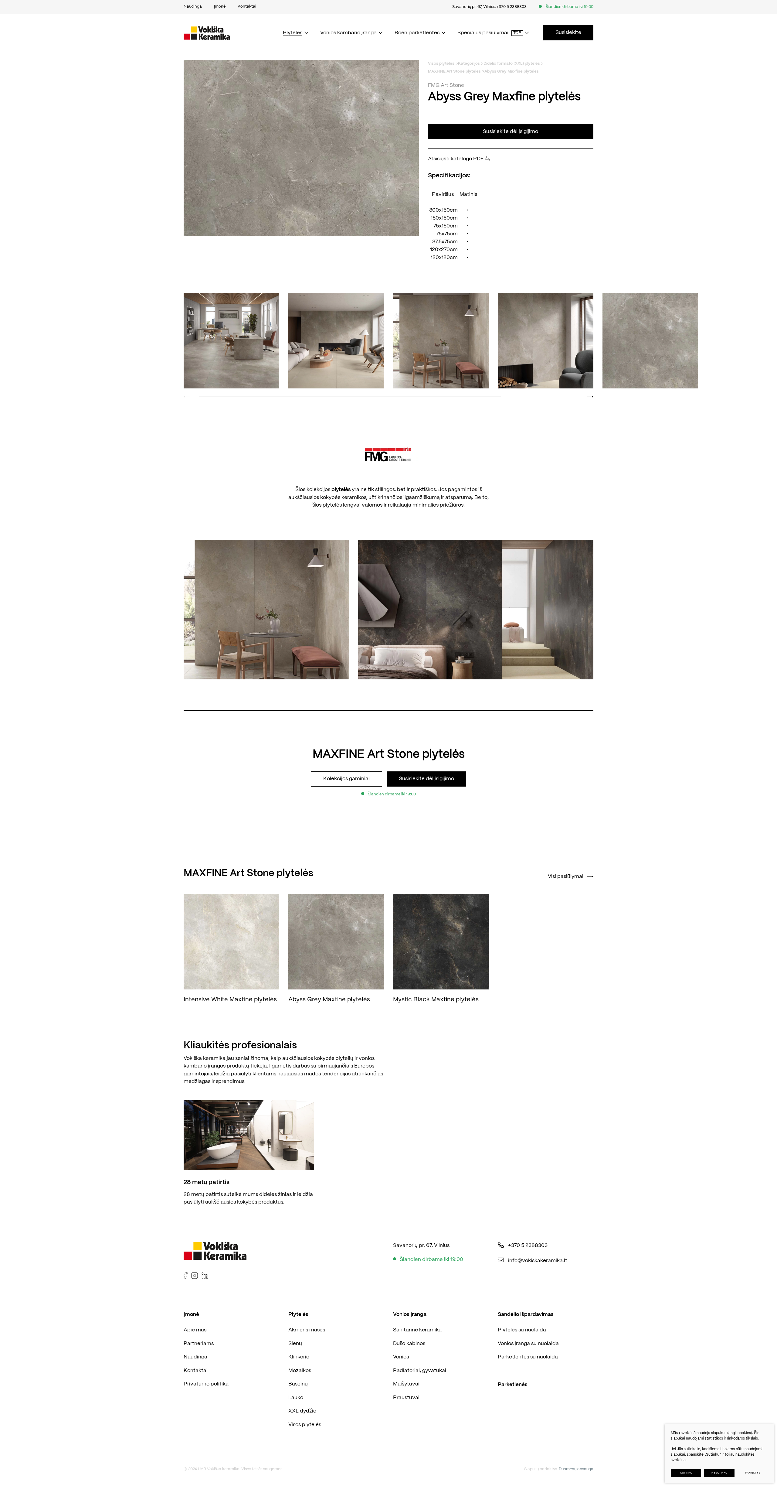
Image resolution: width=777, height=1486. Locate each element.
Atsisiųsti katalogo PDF (456, 158)
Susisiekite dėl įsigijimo (510, 131)
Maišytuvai (406, 1384)
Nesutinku (719, 1472)
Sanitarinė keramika (417, 1329)
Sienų (295, 1343)
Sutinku (686, 1472)
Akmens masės (306, 1329)
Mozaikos (299, 1370)
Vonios (401, 1356)
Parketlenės (513, 1384)
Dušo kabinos (409, 1343)
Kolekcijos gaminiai (346, 778)
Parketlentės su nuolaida (528, 1356)
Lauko (295, 1397)
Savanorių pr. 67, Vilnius (473, 7)
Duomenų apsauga (576, 1469)
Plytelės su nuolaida (522, 1329)
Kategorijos (469, 64)
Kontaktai (196, 1370)
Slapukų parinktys (540, 1469)
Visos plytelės (441, 64)
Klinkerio (298, 1356)
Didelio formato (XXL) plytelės (512, 64)
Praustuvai (406, 1397)
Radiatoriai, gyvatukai (419, 1370)
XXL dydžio (302, 1411)
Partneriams (199, 1343)
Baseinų (298, 1384)
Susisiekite (568, 32)
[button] (590, 397)
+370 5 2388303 (512, 7)
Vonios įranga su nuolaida (528, 1343)
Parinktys (752, 1472)
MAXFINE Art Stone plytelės (454, 71)
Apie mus (195, 1329)
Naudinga (195, 1356)
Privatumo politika (206, 1384)
